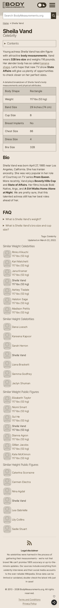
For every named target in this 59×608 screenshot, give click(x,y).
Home (6, 23)
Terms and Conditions (29, 599)
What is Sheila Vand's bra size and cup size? (27, 227)
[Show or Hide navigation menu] (52, 5)
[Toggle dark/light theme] (41, 5)
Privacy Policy (30, 603)
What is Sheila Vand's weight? (23, 219)
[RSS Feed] (29, 543)
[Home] (13, 5)
